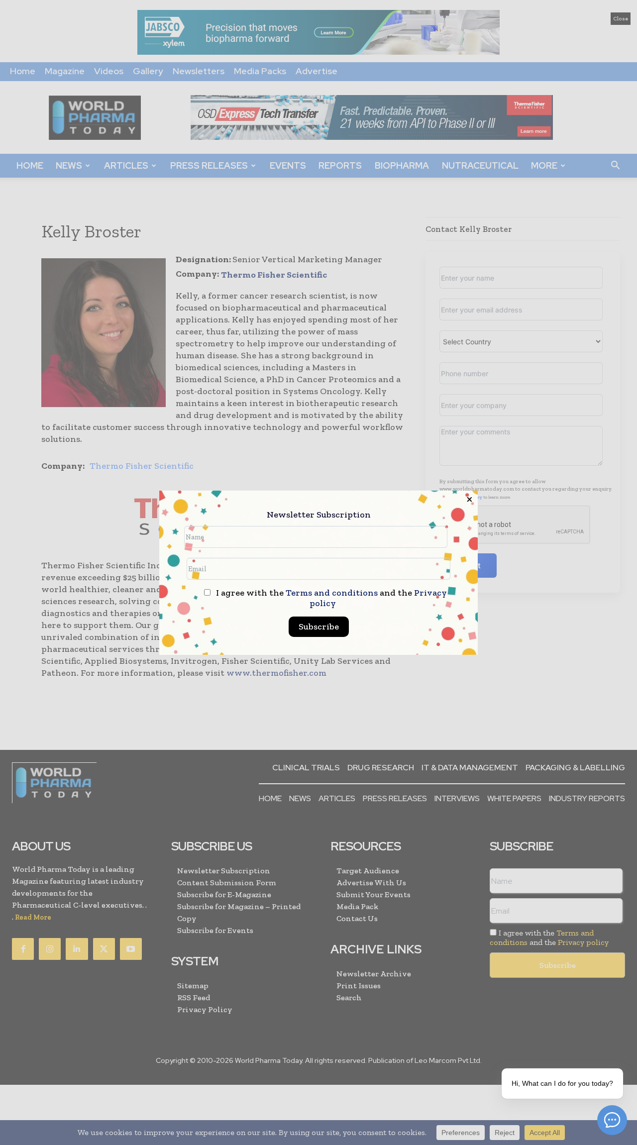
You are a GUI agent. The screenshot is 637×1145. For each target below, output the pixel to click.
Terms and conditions (332, 592)
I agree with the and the (330, 598)
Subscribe (319, 626)
